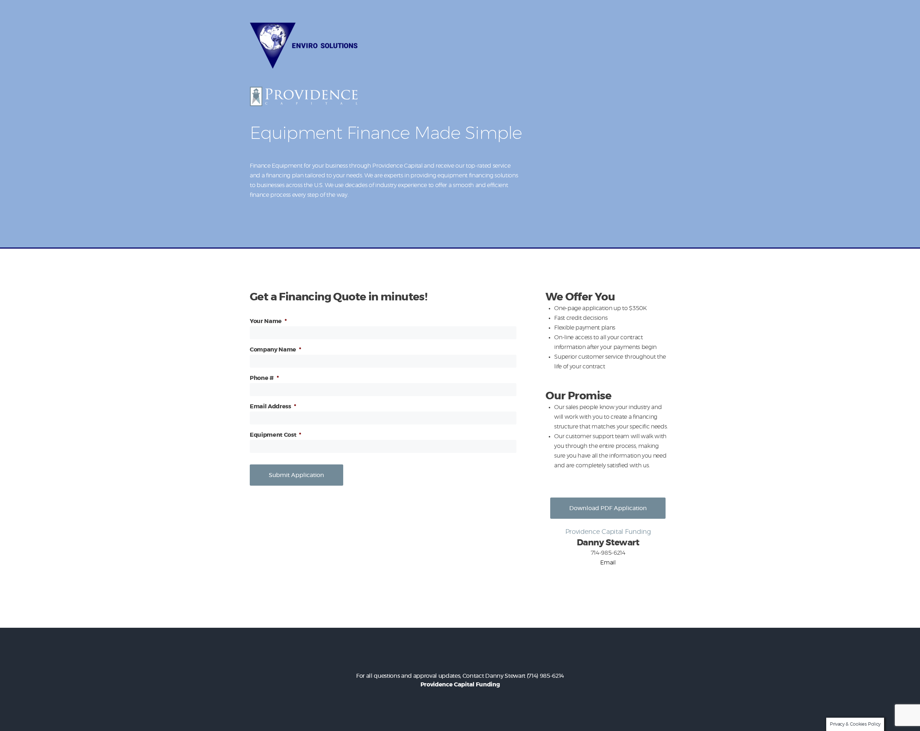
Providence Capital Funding (460, 684)
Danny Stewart (505, 676)
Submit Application (296, 475)
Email (607, 563)
